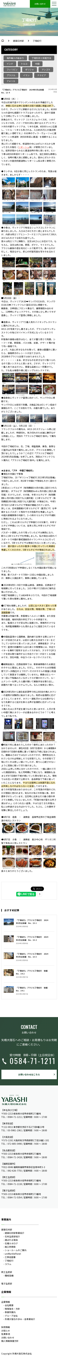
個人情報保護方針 (10, 1340)
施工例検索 (10, 1246)
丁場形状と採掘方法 (41, 58)
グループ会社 (11, 1315)
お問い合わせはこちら (29, 1074)
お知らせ (5, 1330)
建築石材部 (18, 40)
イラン (26, 75)
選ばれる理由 (11, 1239)
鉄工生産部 (6, 1272)
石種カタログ (11, 1243)
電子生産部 (6, 1283)
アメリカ (11, 81)
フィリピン (12, 69)
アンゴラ (46, 69)
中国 (37, 63)
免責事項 (5, 1334)
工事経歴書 (10, 1257)
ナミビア (41, 75)
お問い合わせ (40, 3)
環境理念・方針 (12, 1308)
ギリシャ (29, 69)
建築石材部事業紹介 (14, 1232)
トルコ (24, 63)
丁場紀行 (37, 40)
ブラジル (11, 75)
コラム (8, 1264)
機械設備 (9, 1275)
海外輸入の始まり (15, 58)
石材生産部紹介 (12, 1236)
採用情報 (5, 1327)
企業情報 (5, 1301)
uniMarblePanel (13, 1253)
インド (10, 63)
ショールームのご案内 (15, 1250)
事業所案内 (10, 1312)
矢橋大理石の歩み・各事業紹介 (20, 1319)
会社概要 (9, 1305)
